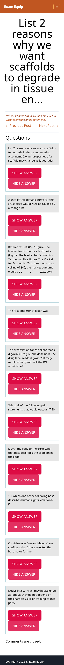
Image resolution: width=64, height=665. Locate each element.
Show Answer (24, 173)
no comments (37, 120)
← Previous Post (18, 125)
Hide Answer (23, 183)
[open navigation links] (56, 6)
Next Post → (49, 125)
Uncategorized (14, 120)
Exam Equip (13, 6)
